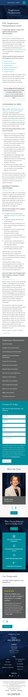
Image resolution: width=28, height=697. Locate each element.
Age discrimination (8, 61)
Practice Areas (7, 664)
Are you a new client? (8, 433)
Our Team (8, 662)
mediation (14, 149)
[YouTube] (9, 675)
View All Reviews (7, 626)
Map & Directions (14, 652)
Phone (4, 424)
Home (8, 659)
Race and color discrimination (11, 67)
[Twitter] (15, 675)
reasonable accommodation (15, 215)
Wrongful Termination (9, 71)
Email (4, 429)
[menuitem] (14, 344)
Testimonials (20, 664)
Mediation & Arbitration (7, 667)
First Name (5, 416)
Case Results (20, 666)
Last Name (5, 420)
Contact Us (14, 528)
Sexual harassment (8, 65)
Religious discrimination (9, 69)
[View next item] (16, 508)
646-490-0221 (14, 640)
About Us (14, 513)
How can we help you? (8, 437)
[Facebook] (18, 675)
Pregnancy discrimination (10, 63)
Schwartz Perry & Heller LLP (17, 120)
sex (21, 204)
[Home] (13, 2)
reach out (17, 178)
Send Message (7, 461)
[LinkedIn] (12, 675)
